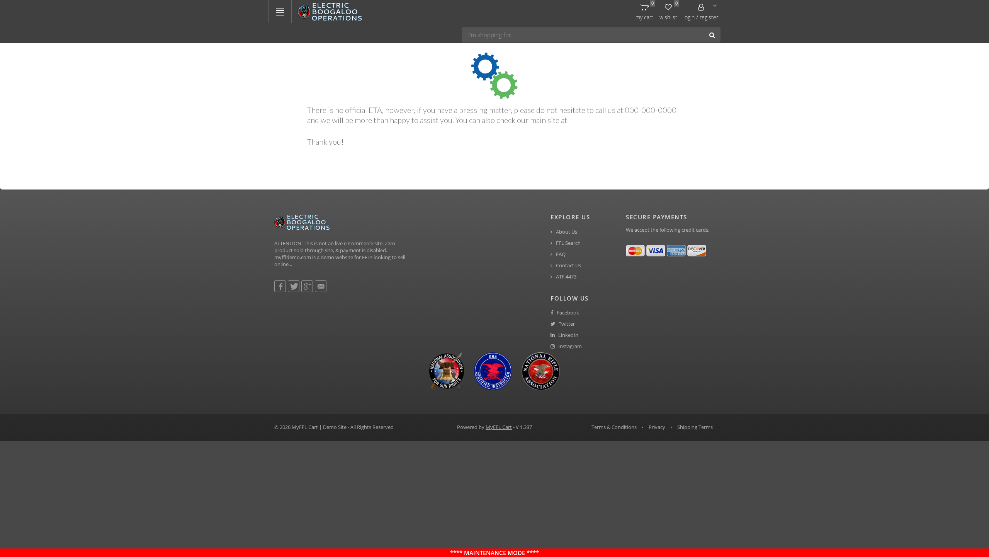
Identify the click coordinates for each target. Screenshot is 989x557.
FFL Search (568, 243)
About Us (566, 232)
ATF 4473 (565, 276)
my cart (645, 10)
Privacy (657, 427)
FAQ (560, 254)
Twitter (566, 324)
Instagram (569, 346)
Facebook (567, 312)
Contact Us (568, 265)
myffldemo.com (594, 120)
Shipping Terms (695, 427)
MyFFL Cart (499, 427)
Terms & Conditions (614, 427)
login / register (700, 17)
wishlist (668, 10)
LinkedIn (567, 335)
